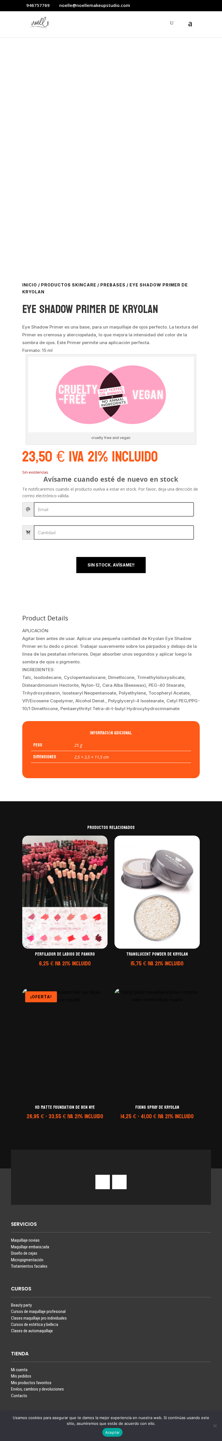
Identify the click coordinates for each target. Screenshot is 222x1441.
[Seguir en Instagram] (102, 1182)
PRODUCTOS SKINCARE (68, 284)
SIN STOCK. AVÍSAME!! (111, 564)
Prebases (112, 284)
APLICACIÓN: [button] (35, 630)
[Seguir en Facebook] (119, 1182)
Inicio (29, 284)
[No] (215, 1426)
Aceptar (112, 1432)
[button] (63, 971)
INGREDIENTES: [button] (38, 669)
